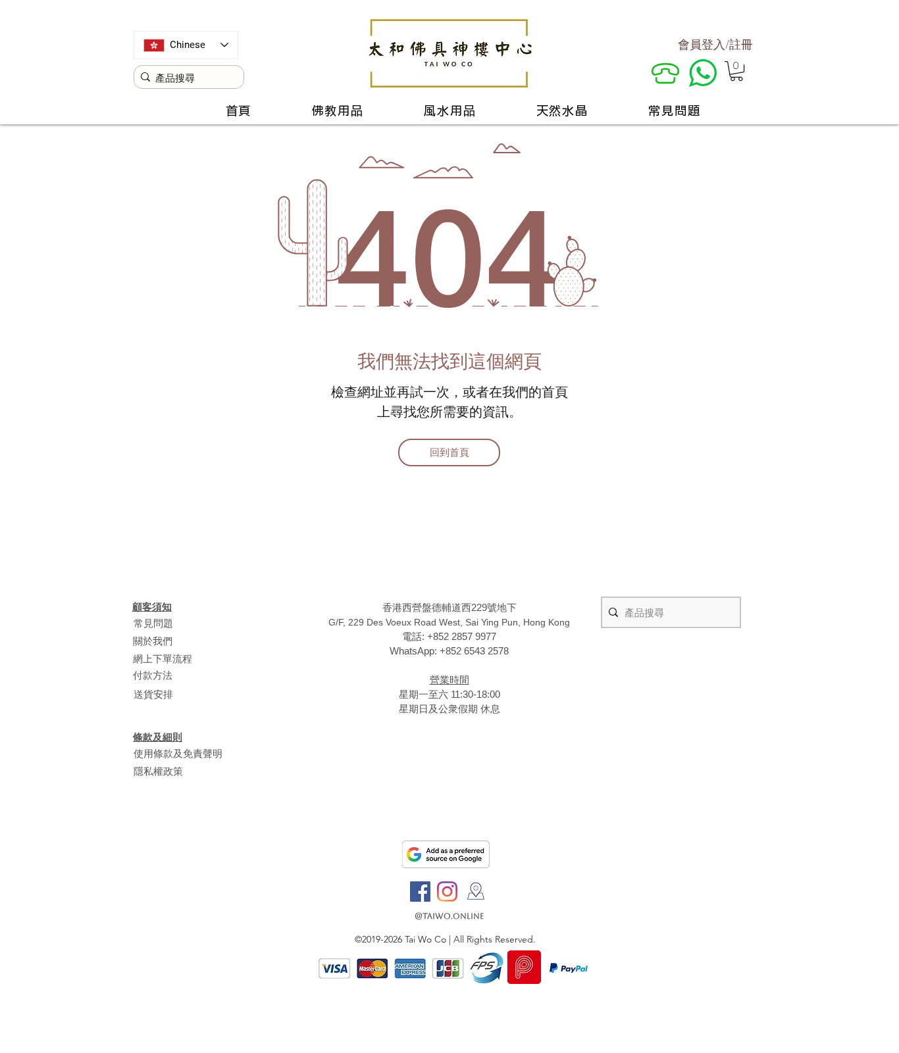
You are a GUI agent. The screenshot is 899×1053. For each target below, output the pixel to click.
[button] (736, 71)
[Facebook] (420, 891)
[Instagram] (447, 891)
